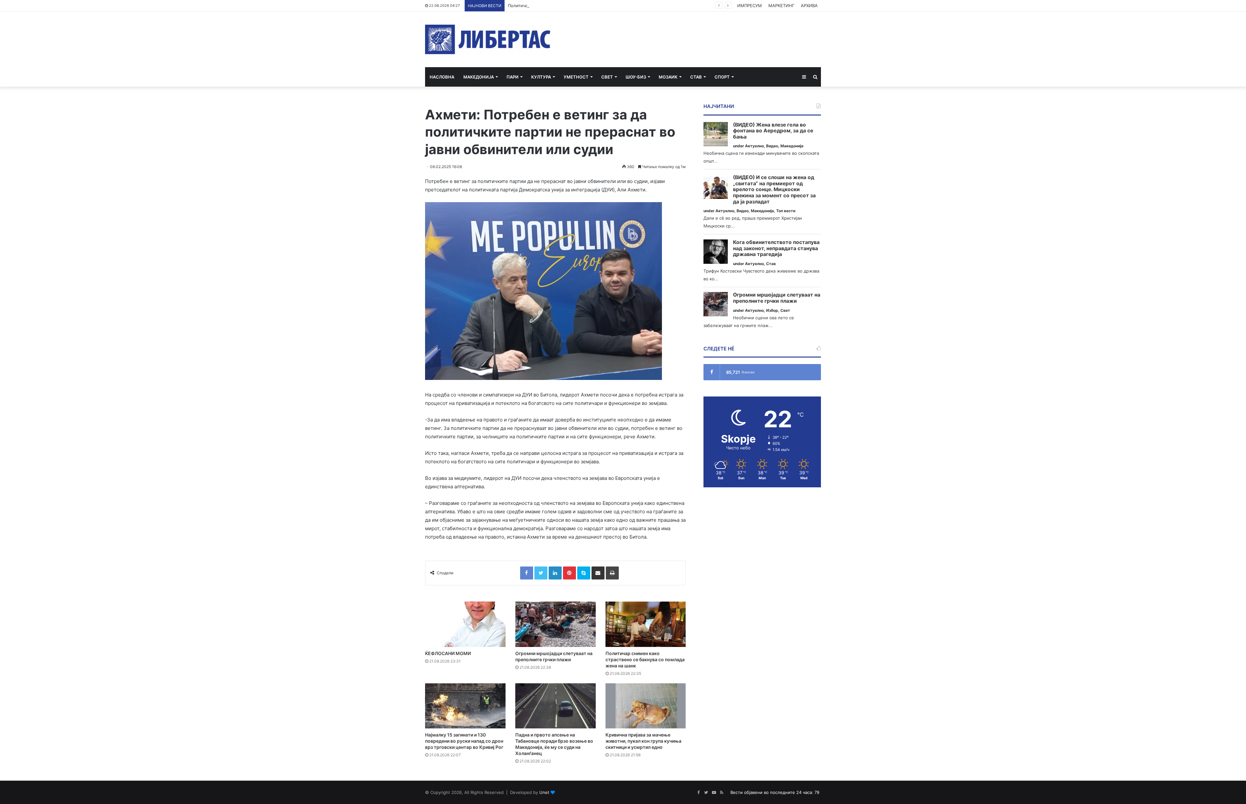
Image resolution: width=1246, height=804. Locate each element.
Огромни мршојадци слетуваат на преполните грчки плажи (776, 298)
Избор (772, 310)
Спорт (722, 76)
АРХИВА (809, 5)
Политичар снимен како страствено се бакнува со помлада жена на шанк (586, 5)
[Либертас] (488, 39)
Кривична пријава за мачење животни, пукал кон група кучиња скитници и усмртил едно (643, 741)
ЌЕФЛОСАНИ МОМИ (448, 653)
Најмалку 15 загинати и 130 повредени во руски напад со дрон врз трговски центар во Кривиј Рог (464, 741)
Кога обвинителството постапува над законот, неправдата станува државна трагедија (776, 248)
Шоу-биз (636, 76)
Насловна (442, 76)
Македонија (478, 76)
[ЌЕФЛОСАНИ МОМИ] (465, 624)
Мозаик (668, 76)
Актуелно (754, 145)
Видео (772, 145)
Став (696, 76)
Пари (513, 76)
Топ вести (785, 210)
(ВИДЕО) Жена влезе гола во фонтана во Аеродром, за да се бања (773, 131)
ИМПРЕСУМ (749, 5)
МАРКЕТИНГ (781, 5)
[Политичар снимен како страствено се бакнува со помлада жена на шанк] (645, 624)
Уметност (576, 76)
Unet (544, 792)
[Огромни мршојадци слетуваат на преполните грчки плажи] (555, 624)
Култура (541, 76)
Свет (607, 76)
